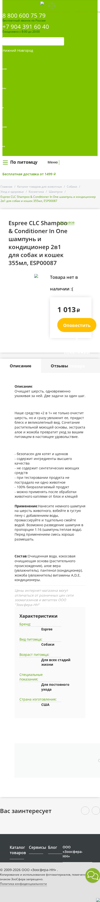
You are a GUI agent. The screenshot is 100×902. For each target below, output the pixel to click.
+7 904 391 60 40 (25, 26)
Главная (6, 187)
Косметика (36, 192)
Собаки (72, 187)
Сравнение (51, 11)
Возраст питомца (33, 654)
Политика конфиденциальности (23, 884)
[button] (92, 875)
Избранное (81, 11)
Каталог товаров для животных (39, 187)
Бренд (24, 624)
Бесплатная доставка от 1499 (29, 174)
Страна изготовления (37, 699)
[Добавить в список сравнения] (42, 286)
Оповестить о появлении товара (77, 327)
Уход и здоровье (12, 192)
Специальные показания (31, 677)
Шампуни (56, 192)
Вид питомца (30, 639)
